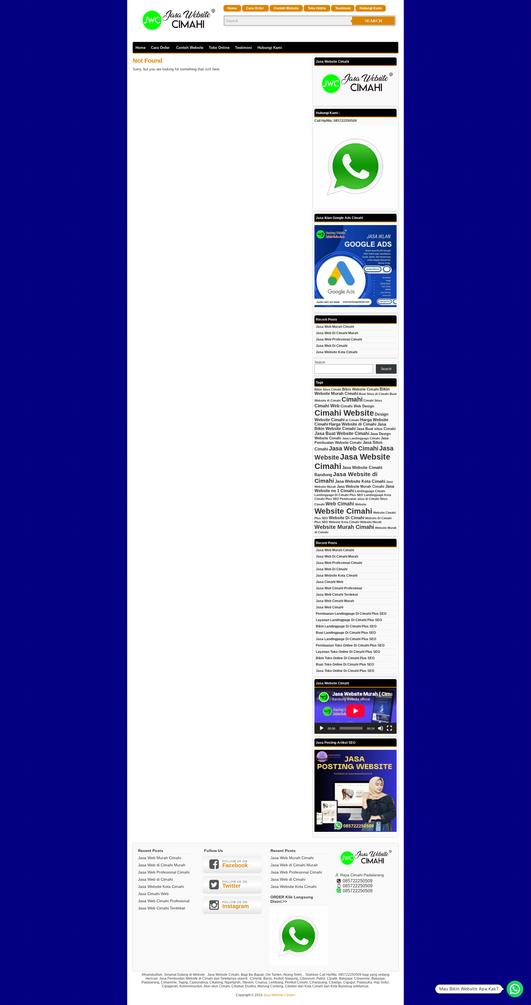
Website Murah (371, 522)
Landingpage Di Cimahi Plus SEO (338, 495)
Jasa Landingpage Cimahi (361, 438)
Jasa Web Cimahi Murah (335, 601)
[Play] (321, 728)
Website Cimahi (343, 511)
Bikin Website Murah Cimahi (352, 391)
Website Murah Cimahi (344, 527)
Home (232, 8)
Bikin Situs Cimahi (327, 389)
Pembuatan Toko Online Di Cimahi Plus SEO (350, 645)
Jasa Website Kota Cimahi (336, 352)
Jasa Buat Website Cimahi (341, 433)
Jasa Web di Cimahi (331, 346)
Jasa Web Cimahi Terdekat (337, 595)
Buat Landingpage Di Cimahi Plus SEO (346, 633)
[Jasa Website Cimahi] (177, 36)
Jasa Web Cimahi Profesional (339, 588)
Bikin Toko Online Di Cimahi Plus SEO (345, 658)
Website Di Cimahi (346, 518)
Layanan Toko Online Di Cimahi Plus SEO (348, 652)
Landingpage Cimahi (370, 491)
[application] (355, 711)
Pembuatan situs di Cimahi (359, 498)
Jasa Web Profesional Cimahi (339, 339)
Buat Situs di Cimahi (374, 393)
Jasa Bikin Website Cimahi (350, 426)
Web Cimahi (340, 504)
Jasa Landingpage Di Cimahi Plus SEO (346, 639)
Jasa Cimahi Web (329, 582)
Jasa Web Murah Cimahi (335, 327)
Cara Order (255, 8)
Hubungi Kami (371, 8)
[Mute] (380, 728)
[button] (515, 989)
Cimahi (352, 399)
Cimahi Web (327, 405)
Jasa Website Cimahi (279, 995)
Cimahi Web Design (357, 406)
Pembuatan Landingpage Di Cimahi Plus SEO (351, 614)
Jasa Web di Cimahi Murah (337, 333)
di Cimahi (352, 420)
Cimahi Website (344, 412)
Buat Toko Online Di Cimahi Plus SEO (345, 664)
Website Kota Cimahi (344, 522)
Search (373, 21)
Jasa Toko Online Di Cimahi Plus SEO (345, 671)
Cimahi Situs (372, 400)
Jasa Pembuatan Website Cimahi (351, 440)
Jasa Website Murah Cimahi (360, 486)
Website (360, 504)
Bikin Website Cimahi (360, 389)
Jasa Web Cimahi (353, 448)
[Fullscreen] (389, 728)
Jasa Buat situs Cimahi (376, 429)
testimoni (342, 8)
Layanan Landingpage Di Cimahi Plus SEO (349, 620)
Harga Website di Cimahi (352, 424)
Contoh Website (286, 8)
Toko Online (317, 8)
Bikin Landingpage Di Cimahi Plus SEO (346, 626)
